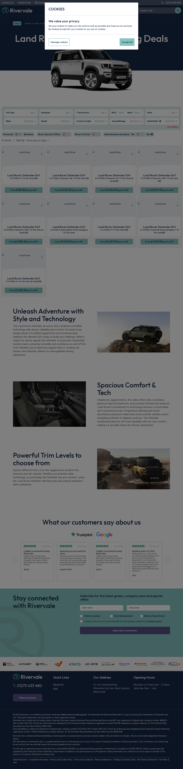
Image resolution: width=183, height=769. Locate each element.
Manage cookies (59, 42)
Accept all (127, 42)
